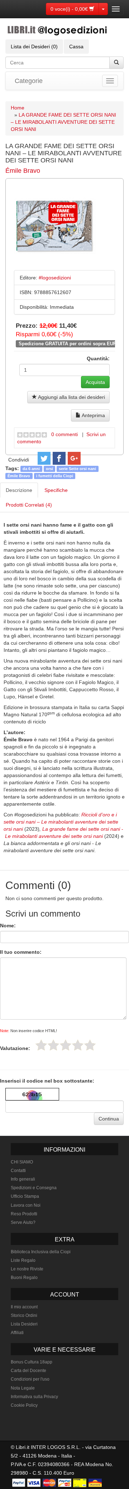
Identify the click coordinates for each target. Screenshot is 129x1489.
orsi (49, 469)
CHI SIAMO (22, 1162)
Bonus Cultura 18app (31, 1361)
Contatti (18, 1170)
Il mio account (24, 1306)
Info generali (23, 1179)
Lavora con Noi (25, 1205)
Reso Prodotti (24, 1213)
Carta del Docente (28, 1370)
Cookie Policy (24, 1405)
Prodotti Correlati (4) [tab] (29, 505)
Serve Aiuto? (23, 1222)
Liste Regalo (23, 1260)
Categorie (29, 80)
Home (17, 108)
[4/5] (77, 1045)
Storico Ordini (24, 1315)
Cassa (76, 46)
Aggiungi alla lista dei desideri (71, 397)
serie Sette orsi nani (77, 469)
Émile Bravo (22, 170)
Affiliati (17, 1332)
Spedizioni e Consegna (34, 1187)
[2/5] (53, 1045)
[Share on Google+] (74, 458)
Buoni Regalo (24, 1277)
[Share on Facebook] (59, 458)
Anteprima (93, 415)
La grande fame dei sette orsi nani (81, 829)
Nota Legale (23, 1388)
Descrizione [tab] (19, 490)
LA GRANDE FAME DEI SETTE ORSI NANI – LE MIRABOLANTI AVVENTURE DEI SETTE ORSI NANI (63, 122)
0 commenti (64, 434)
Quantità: (98, 358)
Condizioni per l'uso (30, 1379)
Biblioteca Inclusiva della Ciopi (41, 1251)
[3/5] (65, 1045)
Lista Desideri (24, 1324)
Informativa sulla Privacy (34, 1396)
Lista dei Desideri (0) (34, 46)
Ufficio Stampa (25, 1196)
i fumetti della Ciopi (54, 476)
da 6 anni (31, 469)
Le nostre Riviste (27, 1268)
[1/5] (41, 1045)
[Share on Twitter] (44, 458)
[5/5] (90, 1045)
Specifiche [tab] (56, 490)
